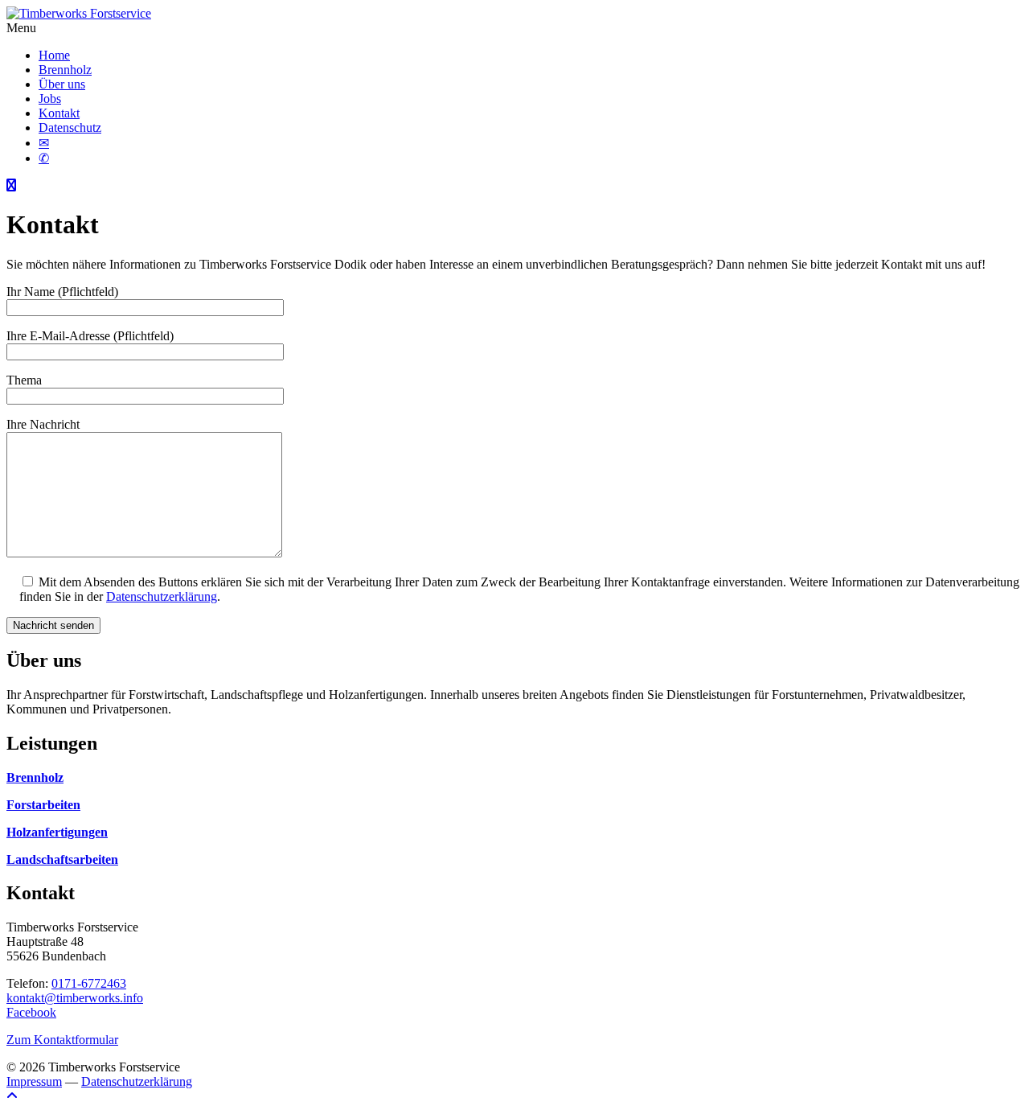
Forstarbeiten (43, 805)
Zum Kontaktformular (62, 1039)
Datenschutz (70, 127)
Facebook (31, 1012)
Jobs (50, 98)
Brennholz (65, 69)
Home (54, 55)
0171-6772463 (88, 983)
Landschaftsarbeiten (62, 859)
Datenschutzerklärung (161, 596)
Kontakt (59, 113)
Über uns (62, 84)
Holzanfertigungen (57, 832)
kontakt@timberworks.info (74, 998)
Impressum (34, 1081)
